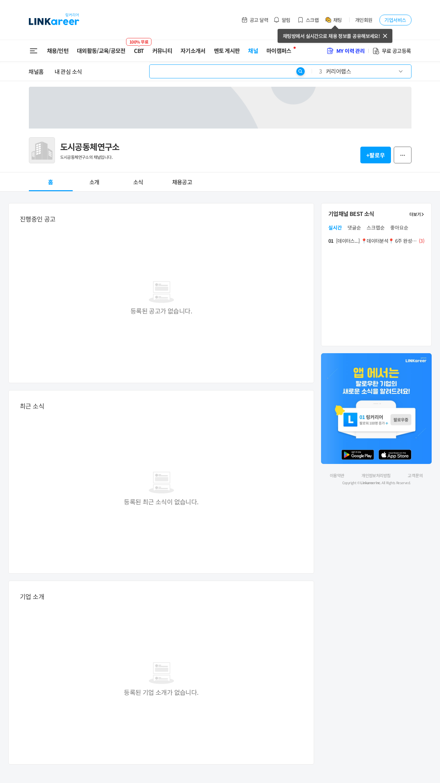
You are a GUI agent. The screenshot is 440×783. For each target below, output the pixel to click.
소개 (94, 182)
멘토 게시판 (227, 50)
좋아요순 (399, 227)
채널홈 (36, 71)
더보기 (415, 214)
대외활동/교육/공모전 (101, 50)
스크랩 (312, 19)
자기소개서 (193, 50)
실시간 (335, 227)
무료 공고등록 (396, 50)
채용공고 (182, 182)
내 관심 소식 (68, 71)
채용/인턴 (58, 50)
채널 (253, 50)
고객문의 (415, 475)
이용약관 (337, 475)
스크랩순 (376, 227)
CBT (139, 47)
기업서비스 (395, 19)
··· (402, 155)
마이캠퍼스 (278, 50)
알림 (286, 19)
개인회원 (364, 19)
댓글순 (354, 227)
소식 (138, 182)
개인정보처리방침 (375, 475)
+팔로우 (375, 155)
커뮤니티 (162, 50)
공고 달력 (259, 19)
